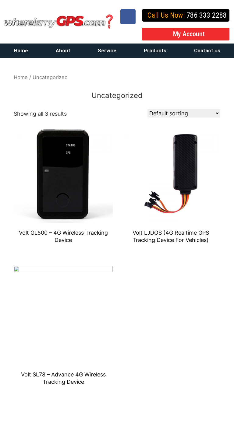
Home (21, 50)
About (63, 50)
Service (107, 50)
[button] (185, 34)
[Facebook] (128, 16)
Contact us (207, 50)
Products (155, 50)
